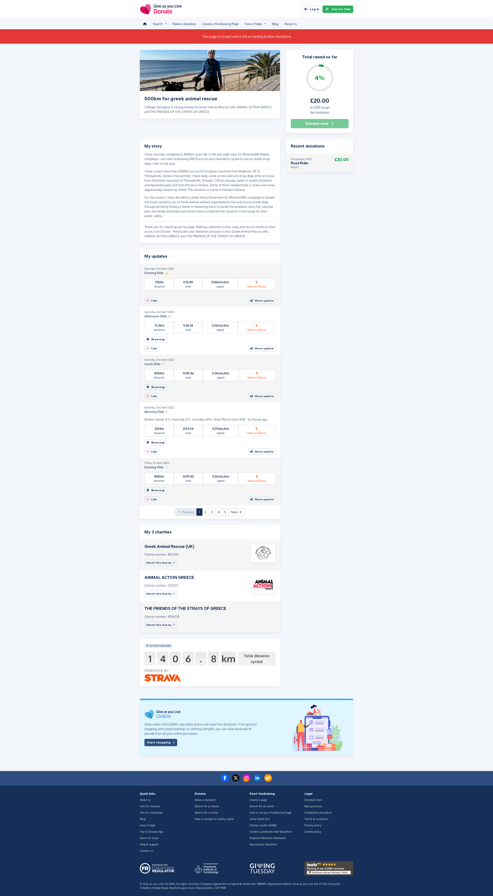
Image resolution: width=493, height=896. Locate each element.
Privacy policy (312, 825)
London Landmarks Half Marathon (271, 831)
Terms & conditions (316, 819)
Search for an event (262, 806)
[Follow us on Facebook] (225, 780)
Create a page (258, 799)
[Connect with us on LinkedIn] (257, 780)
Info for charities (150, 806)
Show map (158, 339)
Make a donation (184, 24)
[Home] (145, 23)
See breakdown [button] (319, 112)
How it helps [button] (253, 24)
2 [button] (205, 512)
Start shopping (158, 742)
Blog (275, 24)
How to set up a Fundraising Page (270, 812)
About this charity (159, 562)
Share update (264, 300)
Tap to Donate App (151, 831)
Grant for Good (149, 838)
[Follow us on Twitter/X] (236, 780)
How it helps (147, 825)
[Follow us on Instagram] (246, 780)
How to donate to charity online (214, 819)
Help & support (149, 844)
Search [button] (158, 24)
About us (290, 24)
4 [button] (219, 512)
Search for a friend (206, 812)
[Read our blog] (268, 780)
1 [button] (200, 512)
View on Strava (256, 286)
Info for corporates (151, 812)
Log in (314, 9)
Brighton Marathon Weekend (267, 838)
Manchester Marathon (263, 844)
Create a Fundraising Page (220, 24)
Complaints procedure (318, 812)
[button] (236, 512)
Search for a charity (207, 806)
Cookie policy (312, 831)
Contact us (146, 850)
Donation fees (313, 799)
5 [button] (225, 512)
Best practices (313, 806)
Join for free (341, 9)
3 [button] (212, 512)
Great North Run (260, 819)
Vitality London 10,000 (263, 825)
